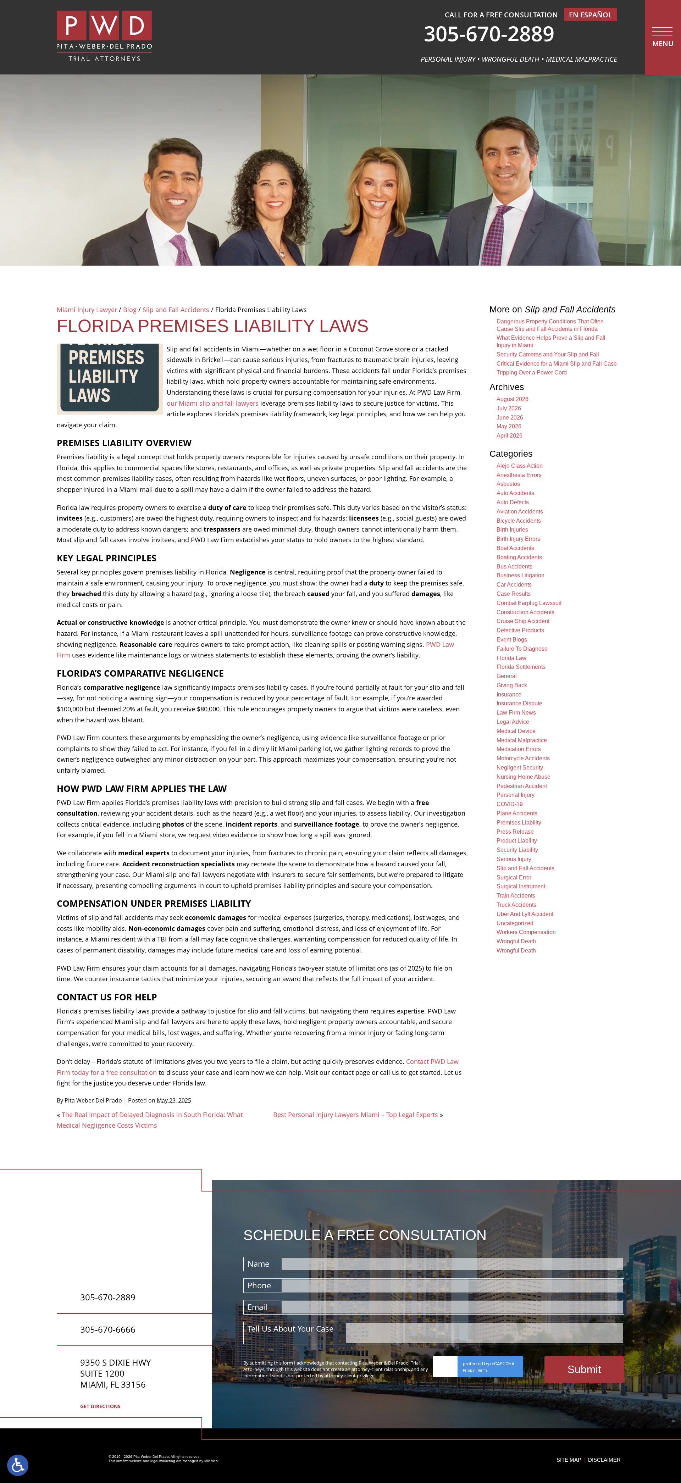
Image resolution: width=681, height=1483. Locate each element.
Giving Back (512, 685)
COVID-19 (510, 804)
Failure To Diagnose (522, 649)
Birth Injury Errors (518, 539)
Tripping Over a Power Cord (532, 373)
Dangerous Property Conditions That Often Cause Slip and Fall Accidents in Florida (550, 325)
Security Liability (517, 850)
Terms (482, 1370)
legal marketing (162, 1461)
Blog (130, 309)
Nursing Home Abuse (523, 777)
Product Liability (517, 841)
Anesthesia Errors (519, 475)
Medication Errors (519, 749)
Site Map (569, 1460)
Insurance (509, 694)
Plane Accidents (517, 813)
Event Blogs (512, 640)
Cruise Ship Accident (523, 621)
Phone (259, 1285)
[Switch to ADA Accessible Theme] (17, 1465)
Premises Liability (519, 823)
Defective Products (520, 630)
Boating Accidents (519, 557)
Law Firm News (516, 713)
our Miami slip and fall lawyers (213, 403)
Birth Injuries (512, 530)
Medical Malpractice (522, 740)
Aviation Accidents (520, 512)
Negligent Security (520, 768)
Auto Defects (513, 502)
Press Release (515, 832)
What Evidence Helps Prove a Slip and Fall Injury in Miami (551, 341)
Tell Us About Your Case (290, 1328)
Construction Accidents (525, 612)
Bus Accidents (514, 566)
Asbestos (508, 484)
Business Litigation (520, 575)
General (507, 676)
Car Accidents (514, 585)
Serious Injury (514, 859)
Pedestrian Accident (522, 786)
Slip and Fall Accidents (176, 309)
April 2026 (509, 436)
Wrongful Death (516, 941)
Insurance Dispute (519, 703)
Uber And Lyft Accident (525, 914)
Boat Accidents (515, 548)
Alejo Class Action (520, 466)
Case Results (514, 594)
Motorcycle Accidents (523, 758)
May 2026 (509, 426)
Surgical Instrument (521, 886)
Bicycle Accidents (519, 521)
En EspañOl (590, 15)
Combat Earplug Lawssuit (529, 603)
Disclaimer (604, 1460)
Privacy (469, 1370)
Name (258, 1263)
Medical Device (516, 731)
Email (257, 1306)
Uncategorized (515, 923)
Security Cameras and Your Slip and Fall (548, 354)
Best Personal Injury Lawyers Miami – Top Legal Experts (355, 1114)
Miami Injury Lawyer (87, 309)
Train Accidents (516, 896)
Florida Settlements (521, 667)
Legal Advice (513, 722)
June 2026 (510, 418)
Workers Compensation (526, 932)
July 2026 (509, 408)
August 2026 (512, 399)
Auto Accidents (515, 493)
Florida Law (511, 658)
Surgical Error (514, 877)
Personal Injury (516, 795)
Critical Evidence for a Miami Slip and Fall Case (557, 364)
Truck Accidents (516, 905)
